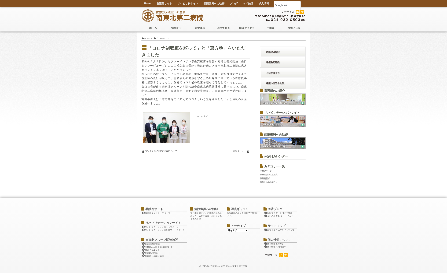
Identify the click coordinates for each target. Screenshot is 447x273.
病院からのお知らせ (268, 182)
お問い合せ (294, 28)
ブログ (234, 3)
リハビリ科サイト (187, 3)
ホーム (153, 28)
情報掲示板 (265, 178)
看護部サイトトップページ (157, 213)
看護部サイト (164, 3)
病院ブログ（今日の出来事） (280, 213)
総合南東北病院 (152, 244)
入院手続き (223, 28)
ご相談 (270, 28)
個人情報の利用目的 (276, 247)
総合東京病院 (151, 253)
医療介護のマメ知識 (268, 174)
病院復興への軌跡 (214, 3)
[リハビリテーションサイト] (283, 126)
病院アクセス (247, 28)
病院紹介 (176, 28)
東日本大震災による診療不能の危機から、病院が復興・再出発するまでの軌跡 (206, 216)
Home (147, 3)
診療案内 (200, 28)
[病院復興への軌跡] (283, 148)
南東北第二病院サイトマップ (280, 230)
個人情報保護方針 (275, 244)
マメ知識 (248, 3)
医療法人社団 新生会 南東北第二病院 (229, 266)
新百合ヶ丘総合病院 (154, 256)
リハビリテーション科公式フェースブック (165, 230)
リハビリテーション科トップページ (161, 227)
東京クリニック (152, 250)
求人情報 (264, 3)
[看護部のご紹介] (283, 104)
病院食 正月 (239, 151)
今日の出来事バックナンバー (280, 216)
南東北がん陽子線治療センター (159, 247)
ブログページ (266, 171)
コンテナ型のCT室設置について (161, 151)
